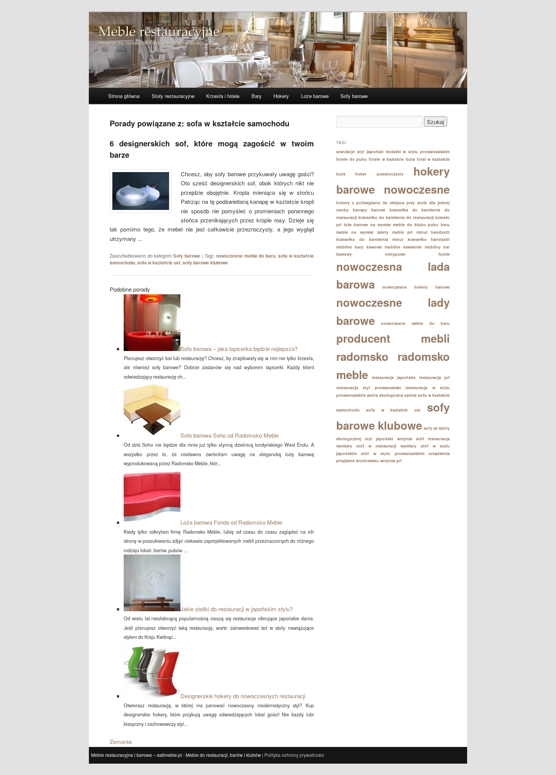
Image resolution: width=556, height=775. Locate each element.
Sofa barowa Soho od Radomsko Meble (229, 435)
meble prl (402, 232)
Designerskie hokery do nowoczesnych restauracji (242, 696)
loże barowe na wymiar (367, 224)
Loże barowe (315, 95)
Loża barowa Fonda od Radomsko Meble (231, 522)
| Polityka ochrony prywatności (293, 755)
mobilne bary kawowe (359, 247)
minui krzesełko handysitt (421, 239)
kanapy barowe (369, 210)
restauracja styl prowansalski (368, 387)
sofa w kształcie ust (158, 262)
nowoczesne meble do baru (246, 255)
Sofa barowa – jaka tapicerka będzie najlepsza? (239, 349)
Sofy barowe (354, 95)
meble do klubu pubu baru (421, 224)
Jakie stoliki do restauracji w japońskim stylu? (236, 609)
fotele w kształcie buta (392, 159)
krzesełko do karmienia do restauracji (396, 217)
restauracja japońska (394, 377)
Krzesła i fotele (222, 95)
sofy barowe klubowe (205, 262)
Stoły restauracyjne (173, 95)
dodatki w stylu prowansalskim (418, 151)
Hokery (281, 95)
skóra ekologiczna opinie (392, 395)
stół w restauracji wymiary (386, 446)
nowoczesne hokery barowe (416, 287)
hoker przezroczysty (379, 174)
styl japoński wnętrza (388, 438)
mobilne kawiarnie (403, 247)
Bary (257, 95)
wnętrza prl (391, 460)
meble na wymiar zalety (362, 232)
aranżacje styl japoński (360, 151)
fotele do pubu (351, 159)
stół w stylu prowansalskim (392, 453)
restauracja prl (434, 377)
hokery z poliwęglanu (358, 202)
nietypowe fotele (417, 254)
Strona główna (124, 95)
